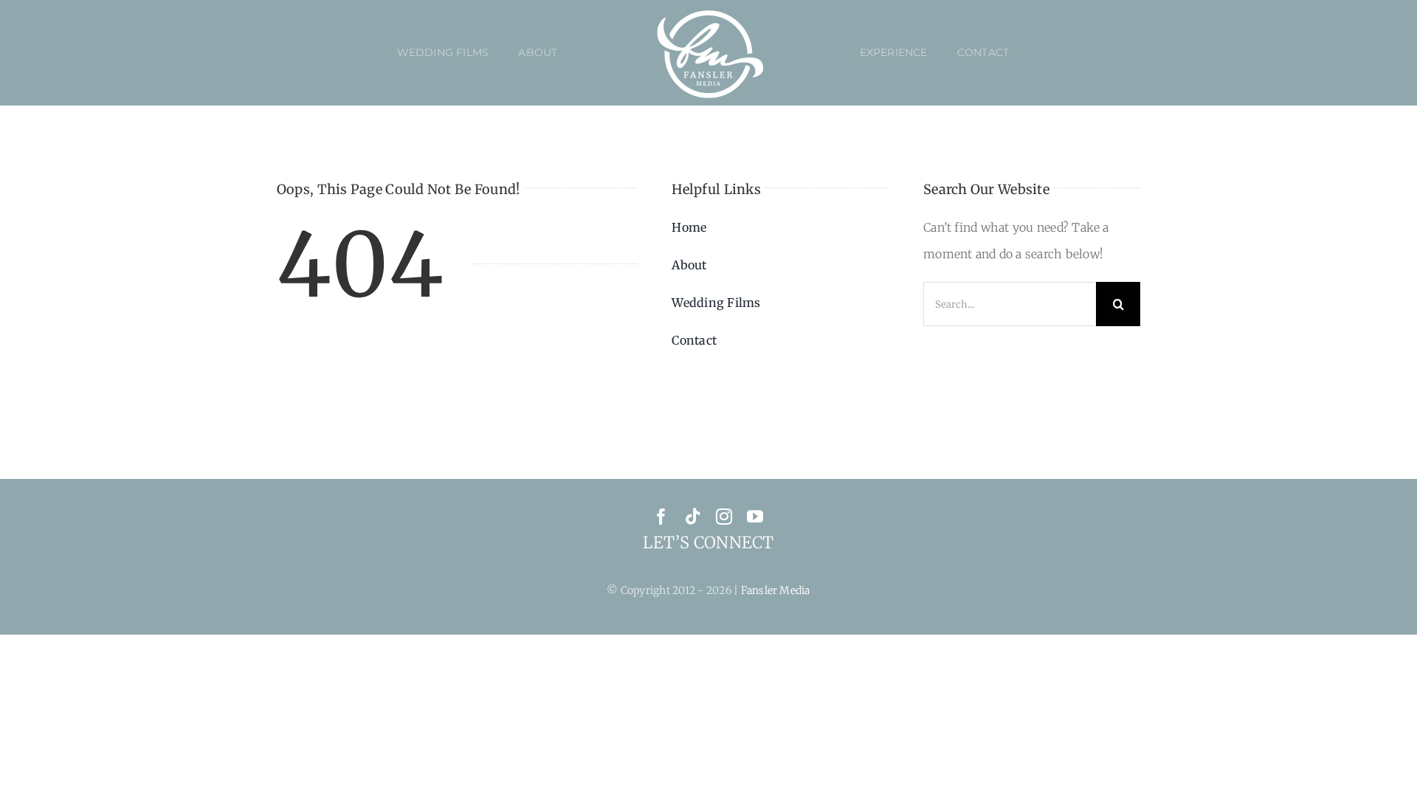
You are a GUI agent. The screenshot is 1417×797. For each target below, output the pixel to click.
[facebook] (661, 516)
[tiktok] (693, 516)
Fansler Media (775, 590)
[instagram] (724, 516)
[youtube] (755, 516)
